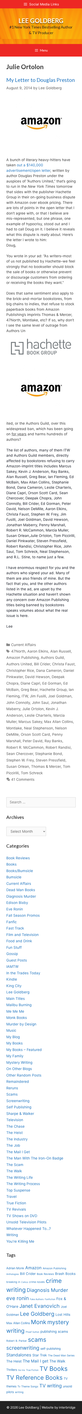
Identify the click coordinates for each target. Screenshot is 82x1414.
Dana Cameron (48, 670)
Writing (12, 1235)
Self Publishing (18, 1107)
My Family (14, 1056)
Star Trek (39, 1355)
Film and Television (22, 935)
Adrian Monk (15, 1268)
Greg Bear (29, 690)
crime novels (37, 1281)
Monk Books (16, 1018)
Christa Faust (63, 664)
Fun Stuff (14, 947)
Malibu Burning (19, 1005)
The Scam (14, 1165)
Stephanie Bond (48, 754)
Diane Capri (30, 683)
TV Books (53, 1368)
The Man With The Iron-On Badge (34, 1158)
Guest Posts (16, 960)
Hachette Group (53, 690)
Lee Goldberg (41, 20)
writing (19, 1392)
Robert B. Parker (16, 1340)
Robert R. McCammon (25, 747)
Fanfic (11, 922)
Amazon (33, 1267)
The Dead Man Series (61, 1355)
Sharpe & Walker (20, 1114)
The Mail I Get (18, 1152)
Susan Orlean (17, 766)
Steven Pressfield (50, 760)
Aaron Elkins (37, 651)
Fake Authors (37, 1299)
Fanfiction (50, 1299)
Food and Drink (19, 941)
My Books (14, 1043)
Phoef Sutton (32, 1332)
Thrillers (11, 1369)
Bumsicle (13, 877)
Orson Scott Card (35, 734)
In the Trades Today (23, 973)
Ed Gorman (51, 683)
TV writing (50, 1385)
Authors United (19, 664)
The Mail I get (35, 1361)
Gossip (12, 954)
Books (11, 864)
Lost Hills (63, 1314)
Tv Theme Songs (27, 1386)
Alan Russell (60, 651)
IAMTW (12, 966)
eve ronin (17, 1298)
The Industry (17, 1139)
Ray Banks (53, 741)
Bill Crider (42, 664)
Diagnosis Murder (21, 896)
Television (14, 1120)
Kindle (11, 979)
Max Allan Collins (58, 722)
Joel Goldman (59, 696)
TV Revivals (16, 1209)
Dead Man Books (20, 890)
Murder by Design (21, 1024)
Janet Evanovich (39, 1306)
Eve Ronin (14, 909)
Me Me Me (15, 1011)
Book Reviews (18, 858)
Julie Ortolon (33, 709)
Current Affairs (23, 645)
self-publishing (50, 1348)
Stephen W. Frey (20, 760)
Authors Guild (52, 657)
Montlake (14, 728)
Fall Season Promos (23, 915)
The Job (13, 1145)
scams (37, 1339)
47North (18, 651)
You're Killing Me (20, 1241)
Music (11, 1030)
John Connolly (18, 703)
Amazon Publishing (22, 657)
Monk (38, 1322)
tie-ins (21, 1370)
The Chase (15, 1126)
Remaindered (17, 1081)
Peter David (32, 741)
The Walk (14, 1171)
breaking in (13, 1281)
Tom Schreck (32, 773)
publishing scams (54, 1331)
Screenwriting (17, 1101)
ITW (25, 696)
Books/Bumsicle (19, 871)
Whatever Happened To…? (28, 1229)
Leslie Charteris (38, 715)
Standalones (18, 1354)
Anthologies (12, 1274)
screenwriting (22, 1348)
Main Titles (15, 999)
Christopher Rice (20, 670)
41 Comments (22, 779)
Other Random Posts (23, 1075)
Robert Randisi (58, 747)
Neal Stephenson (38, 728)
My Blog (13, 1037)
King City (13, 986)
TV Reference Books (34, 1377)
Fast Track (15, 928)
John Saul (40, 703)
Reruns (12, 1088)
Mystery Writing (19, 1062)
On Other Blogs (19, 1069)
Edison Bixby (17, 903)
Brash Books (65, 1274)
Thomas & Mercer (46, 766)
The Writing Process (23, 1184)
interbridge (67, 1407)
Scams (12, 1094)
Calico (24, 1282)
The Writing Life (19, 1177)
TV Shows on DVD (21, 1216)
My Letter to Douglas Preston (40, 80)
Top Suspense (18, 1190)
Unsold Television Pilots (26, 1222)
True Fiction (16, 1203)
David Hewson (37, 677)
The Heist (14, 1133)
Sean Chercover (19, 754)
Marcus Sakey (30, 722)
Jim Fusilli (38, 696)
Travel (11, 1196)
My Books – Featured (24, 1050)
